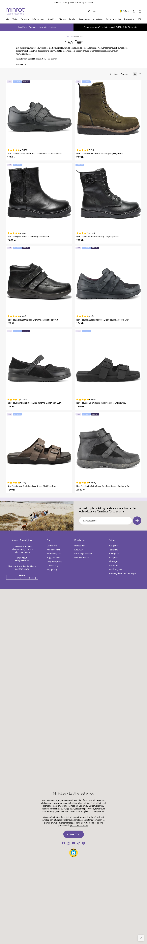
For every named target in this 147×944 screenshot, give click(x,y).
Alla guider (113, 545)
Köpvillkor (78, 549)
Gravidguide (114, 553)
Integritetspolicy (54, 561)
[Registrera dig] (137, 520)
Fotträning (113, 549)
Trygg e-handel (53, 557)
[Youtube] (73, 843)
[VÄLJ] (67, 140)
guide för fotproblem (79, 825)
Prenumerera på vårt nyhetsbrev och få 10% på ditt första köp (110, 27)
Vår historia (52, 545)
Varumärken (69, 36)
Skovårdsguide (115, 569)
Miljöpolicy (52, 569)
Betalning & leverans (83, 553)
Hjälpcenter (79, 545)
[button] (125, 74)
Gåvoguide (113, 557)
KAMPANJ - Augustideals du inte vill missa (37, 27)
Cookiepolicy (52, 565)
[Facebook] (63, 843)
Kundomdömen (53, 549)
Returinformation (81, 557)
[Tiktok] (78, 843)
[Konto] (134, 11)
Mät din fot (113, 565)
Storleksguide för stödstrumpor (122, 573)
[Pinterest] (83, 843)
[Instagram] (68, 843)
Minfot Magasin (54, 553)
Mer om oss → (73, 834)
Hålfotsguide (114, 561)
